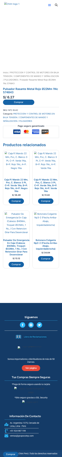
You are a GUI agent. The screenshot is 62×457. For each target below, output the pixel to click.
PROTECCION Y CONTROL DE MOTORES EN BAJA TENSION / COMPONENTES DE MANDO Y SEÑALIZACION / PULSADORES (31, 76)
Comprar (18, 102)
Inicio (5, 72)
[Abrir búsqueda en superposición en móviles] (56, 5)
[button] (49, 5)
